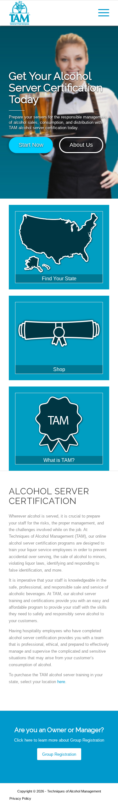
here (61, 681)
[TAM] (49, 12)
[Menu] (100, 12)
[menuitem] (100, 12)
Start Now (31, 145)
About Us (81, 145)
